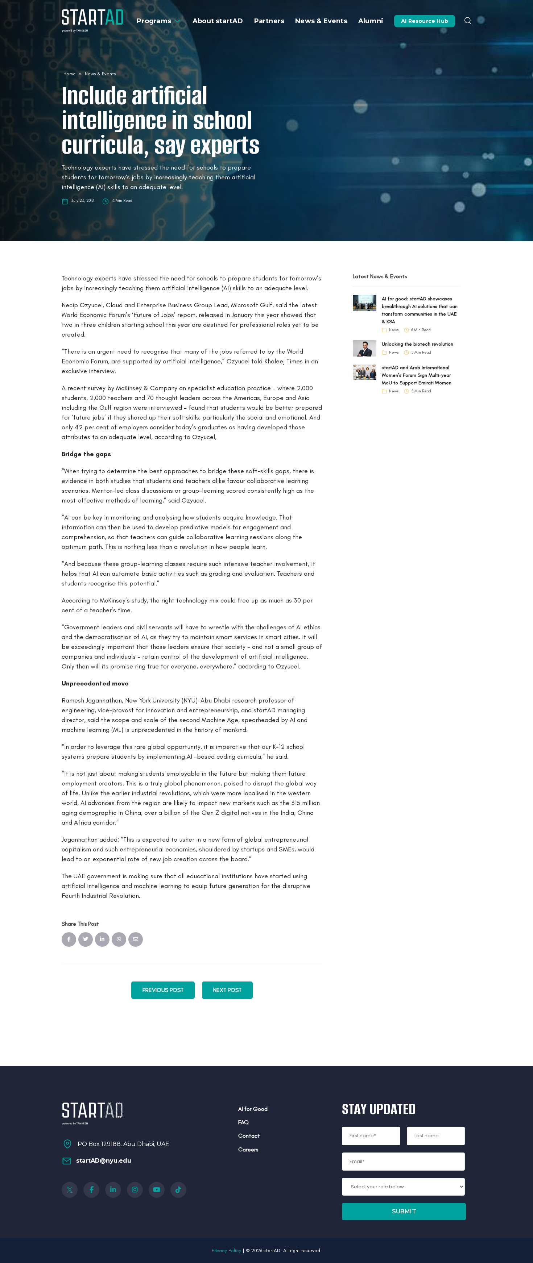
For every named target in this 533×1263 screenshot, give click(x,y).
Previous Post (162, 990)
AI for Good (253, 1108)
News (393, 330)
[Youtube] (157, 1190)
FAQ (243, 1122)
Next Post (227, 990)
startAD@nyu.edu (103, 1160)
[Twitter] (70, 1190)
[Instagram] (135, 1190)
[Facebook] (91, 1190)
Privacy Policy (226, 1250)
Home (69, 73)
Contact (249, 1135)
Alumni (370, 21)
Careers (248, 1149)
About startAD (218, 21)
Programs (154, 21)
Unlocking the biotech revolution (417, 344)
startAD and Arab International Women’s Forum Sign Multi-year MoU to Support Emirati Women (416, 375)
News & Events (321, 21)
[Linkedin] (113, 1190)
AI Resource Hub (424, 21)
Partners (269, 21)
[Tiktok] (178, 1190)
